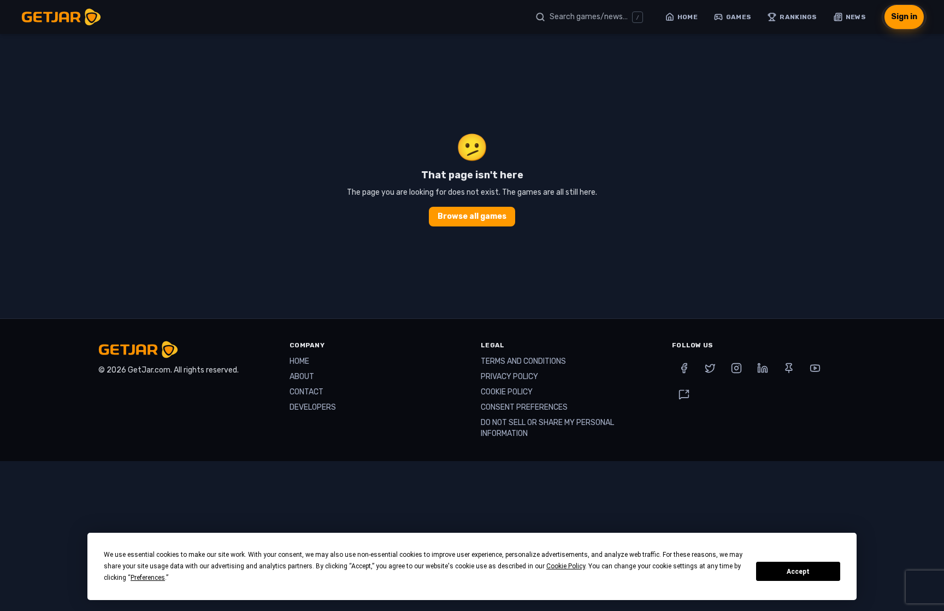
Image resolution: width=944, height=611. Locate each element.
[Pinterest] (789, 368)
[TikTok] (684, 394)
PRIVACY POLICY (509, 376)
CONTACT (306, 392)
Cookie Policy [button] (565, 566)
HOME (299, 361)
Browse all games (472, 216)
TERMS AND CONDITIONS (523, 361)
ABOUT (302, 376)
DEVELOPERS (313, 407)
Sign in (904, 16)
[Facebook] (684, 368)
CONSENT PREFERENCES (524, 407)
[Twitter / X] (710, 368)
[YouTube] (815, 368)
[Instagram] (736, 368)
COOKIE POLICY (507, 392)
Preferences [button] (148, 577)
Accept (798, 571)
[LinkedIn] (763, 368)
